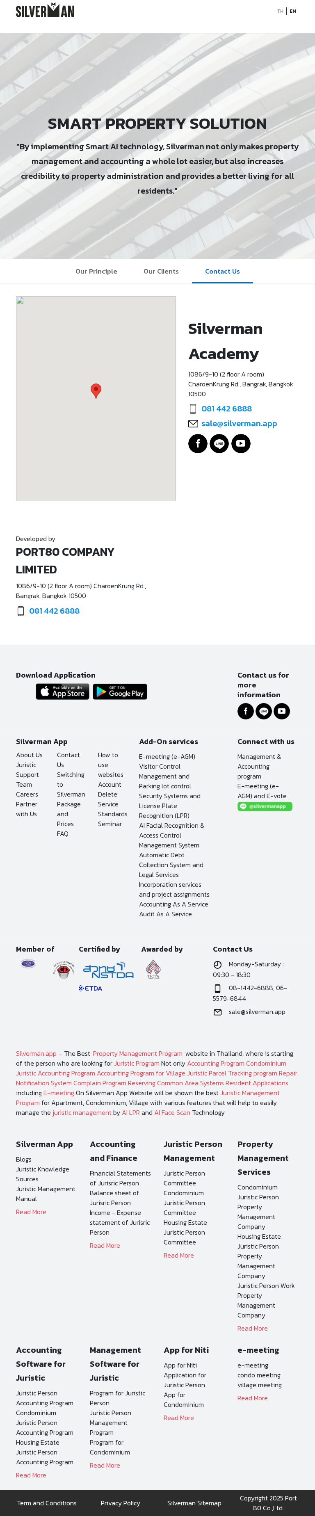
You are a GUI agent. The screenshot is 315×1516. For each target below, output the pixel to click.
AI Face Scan (172, 1112)
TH (280, 11)
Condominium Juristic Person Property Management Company (258, 1206)
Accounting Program (215, 1063)
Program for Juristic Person (117, 1398)
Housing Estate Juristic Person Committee (185, 1232)
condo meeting (259, 1375)
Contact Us (222, 271)
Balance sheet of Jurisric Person (114, 1198)
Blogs (24, 1159)
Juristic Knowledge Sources (42, 1174)
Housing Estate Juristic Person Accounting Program (44, 1452)
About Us (29, 755)
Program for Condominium (110, 1447)
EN (293, 11)
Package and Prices (69, 814)
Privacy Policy (120, 1503)
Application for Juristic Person (185, 1380)
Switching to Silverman (71, 784)
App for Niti (180, 1365)
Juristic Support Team (27, 774)
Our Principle (96, 271)
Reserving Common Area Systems (176, 1083)
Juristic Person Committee (184, 1178)
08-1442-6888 (251, 988)
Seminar (110, 824)
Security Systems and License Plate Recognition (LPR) (170, 805)
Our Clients (161, 271)
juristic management (82, 1112)
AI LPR (131, 1112)
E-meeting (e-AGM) (167, 756)
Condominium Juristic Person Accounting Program (44, 1422)
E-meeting (58, 1093)
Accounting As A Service (173, 904)
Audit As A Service (165, 914)
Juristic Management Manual (45, 1193)
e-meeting (252, 1365)
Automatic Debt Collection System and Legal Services (171, 864)
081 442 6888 (226, 408)
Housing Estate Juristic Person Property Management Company (259, 1256)
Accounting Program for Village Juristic (152, 1073)
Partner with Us (26, 809)
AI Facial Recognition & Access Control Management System (172, 835)
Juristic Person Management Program (110, 1422)
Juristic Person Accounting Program (44, 1398)
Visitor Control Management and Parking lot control (165, 776)
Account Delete (109, 789)
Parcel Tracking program (243, 1073)
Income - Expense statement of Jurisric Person (120, 1222)
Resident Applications (257, 1083)
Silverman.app (36, 1053)
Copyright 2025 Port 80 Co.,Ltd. (268, 1503)
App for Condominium (184, 1399)
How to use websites (110, 764)
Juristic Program (137, 1063)
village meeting (259, 1385)
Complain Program (99, 1083)
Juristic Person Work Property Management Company (266, 1300)
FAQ (62, 833)
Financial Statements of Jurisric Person (120, 1178)
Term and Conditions (47, 1503)
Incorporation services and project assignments (174, 889)
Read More (31, 1212)
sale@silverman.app (239, 423)
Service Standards (112, 809)
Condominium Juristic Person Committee (184, 1202)
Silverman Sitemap (194, 1503)
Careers (27, 794)
